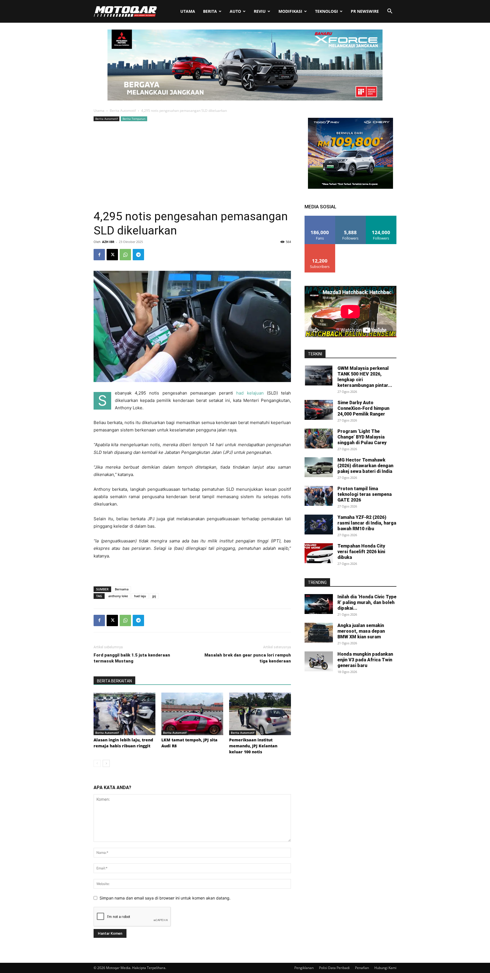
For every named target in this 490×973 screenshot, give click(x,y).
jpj (154, 596)
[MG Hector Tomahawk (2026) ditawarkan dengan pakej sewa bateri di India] (319, 467)
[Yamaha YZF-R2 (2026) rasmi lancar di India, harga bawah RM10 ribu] (319, 524)
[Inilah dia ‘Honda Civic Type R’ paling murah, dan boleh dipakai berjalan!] (319, 604)
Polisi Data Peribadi (334, 967)
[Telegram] (138, 254)
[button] (389, 11)
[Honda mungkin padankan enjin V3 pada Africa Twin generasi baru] (319, 661)
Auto (235, 11)
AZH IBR (108, 242)
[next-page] (106, 763)
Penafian (362, 967)
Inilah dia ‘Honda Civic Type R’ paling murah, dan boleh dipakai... (366, 602)
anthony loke (118, 596)
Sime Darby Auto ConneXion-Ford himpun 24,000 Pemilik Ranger (363, 408)
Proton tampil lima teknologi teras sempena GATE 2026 (364, 494)
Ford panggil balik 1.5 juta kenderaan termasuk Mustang (132, 658)
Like (320, 218)
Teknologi (326, 11)
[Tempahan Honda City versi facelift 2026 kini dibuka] (319, 553)
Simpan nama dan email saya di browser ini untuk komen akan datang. (165, 898)
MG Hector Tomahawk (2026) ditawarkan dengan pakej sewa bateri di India (365, 465)
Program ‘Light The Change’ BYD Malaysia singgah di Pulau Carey (361, 437)
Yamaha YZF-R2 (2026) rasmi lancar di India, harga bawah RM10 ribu (366, 523)
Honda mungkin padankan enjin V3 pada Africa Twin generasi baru (365, 659)
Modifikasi (290, 11)
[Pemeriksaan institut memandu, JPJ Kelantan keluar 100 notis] (260, 714)
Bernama (121, 589)
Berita (210, 11)
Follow (350, 218)
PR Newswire (365, 11)
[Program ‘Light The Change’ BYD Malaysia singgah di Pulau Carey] (319, 438)
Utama (187, 11)
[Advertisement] (192, 165)
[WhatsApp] (125, 254)
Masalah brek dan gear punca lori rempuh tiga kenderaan (247, 658)
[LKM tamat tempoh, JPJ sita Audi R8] (192, 714)
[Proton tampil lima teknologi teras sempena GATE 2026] (319, 496)
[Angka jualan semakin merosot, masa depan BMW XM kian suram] (319, 633)
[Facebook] (99, 254)
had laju (140, 596)
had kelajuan (249, 393)
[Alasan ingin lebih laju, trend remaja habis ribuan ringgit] (124, 714)
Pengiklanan (304, 967)
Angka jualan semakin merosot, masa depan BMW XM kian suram (361, 631)
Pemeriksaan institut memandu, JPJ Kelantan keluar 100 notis (253, 745)
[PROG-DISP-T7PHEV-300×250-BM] (350, 187)
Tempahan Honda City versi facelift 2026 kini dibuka (361, 551)
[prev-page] (97, 763)
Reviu (260, 11)
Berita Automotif (123, 110)
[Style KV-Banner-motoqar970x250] (245, 99)
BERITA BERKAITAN (114, 681)
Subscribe (320, 246)
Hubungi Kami (385, 967)
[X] (112, 254)
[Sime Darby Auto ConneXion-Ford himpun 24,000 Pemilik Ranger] (319, 410)
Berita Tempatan (133, 119)
